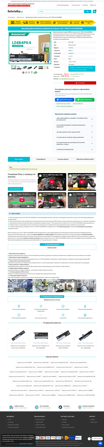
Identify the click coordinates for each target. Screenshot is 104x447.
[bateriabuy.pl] (15, 11)
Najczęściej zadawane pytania (85, 159)
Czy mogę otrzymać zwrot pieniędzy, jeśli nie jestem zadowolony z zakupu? (70, 143)
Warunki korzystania (13, 424)
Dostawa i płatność (63, 159)
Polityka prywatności (13, 427)
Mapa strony (93, 5)
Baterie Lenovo (20, 17)
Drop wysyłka (65, 424)
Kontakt (92, 419)
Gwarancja (85, 5)
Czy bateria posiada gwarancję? (65, 149)
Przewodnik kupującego (62, 5)
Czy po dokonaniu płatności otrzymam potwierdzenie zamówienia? (70, 126)
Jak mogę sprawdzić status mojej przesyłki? (68, 132)
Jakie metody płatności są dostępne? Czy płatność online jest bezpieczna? (72, 119)
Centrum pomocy (76, 5)
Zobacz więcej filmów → (15, 188)
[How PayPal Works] (75, 438)
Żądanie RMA (39, 422)
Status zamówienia (40, 427)
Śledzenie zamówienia (68, 427)
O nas (9, 419)
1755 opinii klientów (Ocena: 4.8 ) (66, 78)
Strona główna (11, 17)
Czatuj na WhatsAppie (86, 99)
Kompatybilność (40, 159)
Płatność (64, 419)
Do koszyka (81, 83)
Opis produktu (19, 159)
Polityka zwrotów (40, 424)
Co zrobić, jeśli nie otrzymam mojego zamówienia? (70, 137)
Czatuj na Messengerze (65, 99)
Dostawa (64, 422)
